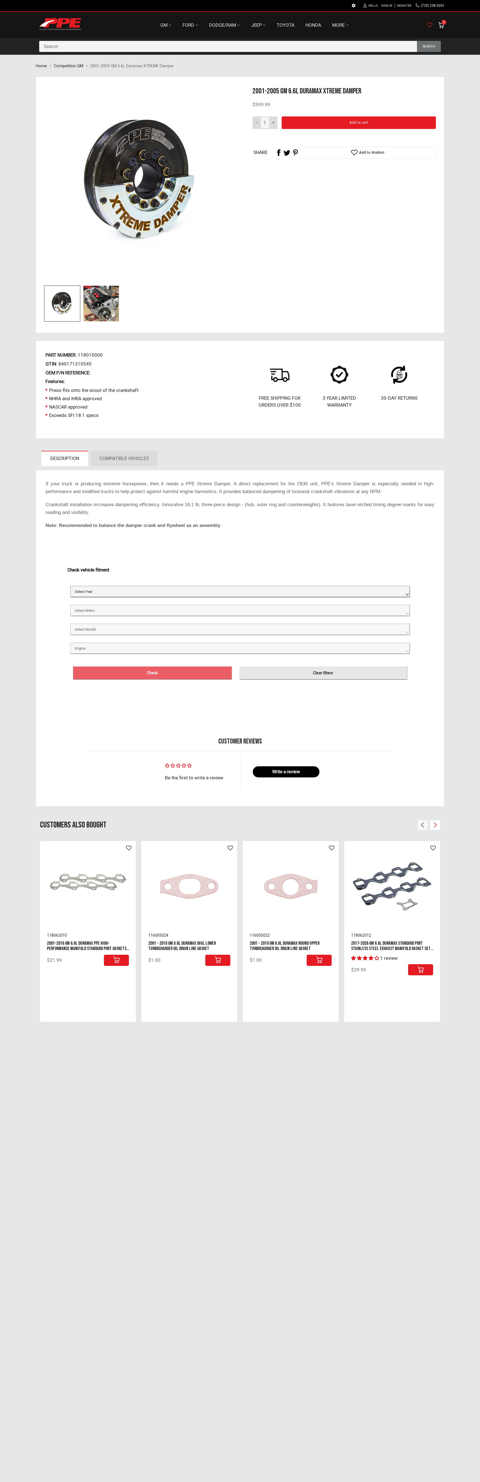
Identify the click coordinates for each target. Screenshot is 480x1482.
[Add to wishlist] (128, 848)
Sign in (386, 6)
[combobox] (240, 46)
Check (152, 673)
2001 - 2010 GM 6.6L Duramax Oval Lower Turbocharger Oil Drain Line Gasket (182, 946)
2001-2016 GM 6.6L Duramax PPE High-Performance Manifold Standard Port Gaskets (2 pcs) (86, 948)
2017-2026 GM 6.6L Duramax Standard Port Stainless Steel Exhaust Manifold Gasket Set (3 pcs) (391, 948)
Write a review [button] (286, 771)
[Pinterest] (295, 152)
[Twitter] (287, 152)
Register (404, 6)
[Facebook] (278, 152)
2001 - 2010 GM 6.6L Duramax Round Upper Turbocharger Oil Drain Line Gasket (284, 946)
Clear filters (323, 673)
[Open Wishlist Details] (429, 25)
